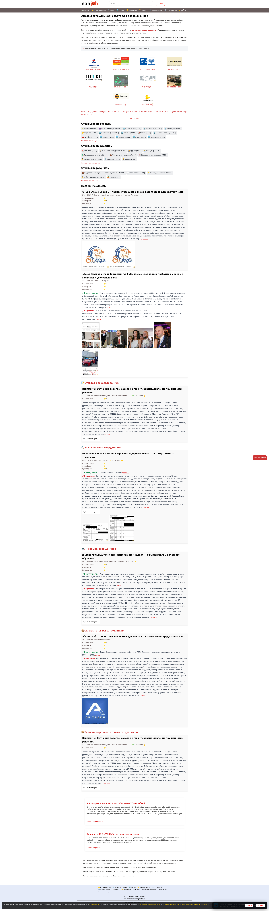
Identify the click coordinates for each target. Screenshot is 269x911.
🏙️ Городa (132, 887)
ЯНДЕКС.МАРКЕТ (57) (174, 69)
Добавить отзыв (260, 458)
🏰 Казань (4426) (144, 133)
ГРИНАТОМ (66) (120, 87)
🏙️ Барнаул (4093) (123, 137)
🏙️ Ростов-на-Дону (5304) (109, 133)
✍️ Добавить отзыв (99, 10)
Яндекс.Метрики (94, 905)
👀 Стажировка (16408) (136, 173)
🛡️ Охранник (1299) (112, 159)
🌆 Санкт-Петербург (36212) (109, 128)
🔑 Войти (182, 10)
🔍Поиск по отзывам (120, 887)
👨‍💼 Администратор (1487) (92, 159)
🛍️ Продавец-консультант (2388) (94, 155)
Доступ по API (162, 890)
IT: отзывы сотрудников (100, 548)
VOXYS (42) (125, 112)
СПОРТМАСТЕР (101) (93, 69)
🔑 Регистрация (126, 890)
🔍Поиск (111, 10)
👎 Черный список (144, 887)
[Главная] (90, 4)
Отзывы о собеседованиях (101, 383)
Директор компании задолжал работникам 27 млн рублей (116, 803)
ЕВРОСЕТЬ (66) (147, 105)
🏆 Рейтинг (143, 10)
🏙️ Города (120, 10)
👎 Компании (132, 10)
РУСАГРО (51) (147, 87)
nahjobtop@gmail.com (137, 899)
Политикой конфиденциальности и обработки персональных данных (186, 905)
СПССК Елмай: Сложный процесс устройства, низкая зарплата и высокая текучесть (133, 191)
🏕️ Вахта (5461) (113, 177)
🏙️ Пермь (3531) (139, 137)
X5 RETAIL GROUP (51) (120, 69)
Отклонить (260, 905)
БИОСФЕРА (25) (87, 112)
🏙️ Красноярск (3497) (156, 137)
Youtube (101, 892)
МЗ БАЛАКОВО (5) (180, 112)
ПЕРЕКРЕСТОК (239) (174, 87)
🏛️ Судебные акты (104, 890)
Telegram (108, 892)
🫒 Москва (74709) (89, 128)
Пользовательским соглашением (150, 905)
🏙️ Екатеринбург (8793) (153, 128)
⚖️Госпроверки (157, 887)
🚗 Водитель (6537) (89, 151)
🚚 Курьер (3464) (134, 151)
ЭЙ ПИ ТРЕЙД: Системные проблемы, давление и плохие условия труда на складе (132, 636)
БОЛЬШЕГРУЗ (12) (114, 112)
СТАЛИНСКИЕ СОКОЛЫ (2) (163, 112)
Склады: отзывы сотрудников (104, 630)
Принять (249, 905)
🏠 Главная (85, 10)
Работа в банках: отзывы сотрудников (97, 876)
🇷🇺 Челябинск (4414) (90, 137)
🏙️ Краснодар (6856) (172, 128)
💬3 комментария (90, 512)
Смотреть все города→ (90, 141)
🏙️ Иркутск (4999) (128, 133)
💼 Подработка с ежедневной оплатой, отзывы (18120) (103, 173)
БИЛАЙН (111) (120, 105)
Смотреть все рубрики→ (90, 181)
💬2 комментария (90, 438)
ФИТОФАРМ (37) (99, 112)
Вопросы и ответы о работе (123, 876)
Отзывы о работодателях (137, 896)
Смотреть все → (135, 118)
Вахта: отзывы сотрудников (102, 447)
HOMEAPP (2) (135, 112)
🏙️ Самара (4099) (107, 137)
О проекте (136, 890)
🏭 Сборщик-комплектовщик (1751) (152, 155)
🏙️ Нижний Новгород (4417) (165, 133)
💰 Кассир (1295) (128, 159)
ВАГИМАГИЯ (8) (146, 112)
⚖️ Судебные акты (156, 10)
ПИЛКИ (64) (93, 87)
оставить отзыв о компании (144, 30)
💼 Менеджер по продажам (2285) (123, 155)
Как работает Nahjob (149, 890)
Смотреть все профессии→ (91, 163)
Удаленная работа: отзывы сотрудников (111, 732)
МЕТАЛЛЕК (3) (86, 114)
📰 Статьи (115, 890)
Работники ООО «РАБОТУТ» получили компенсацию (113, 834)
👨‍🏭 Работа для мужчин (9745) (93, 177)
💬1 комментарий (90, 622)
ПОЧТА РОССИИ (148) (147, 69)
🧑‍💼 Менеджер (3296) (152, 151)
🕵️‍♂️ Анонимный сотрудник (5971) (112, 151)
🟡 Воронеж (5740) (89, 133)
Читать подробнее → (95, 821)
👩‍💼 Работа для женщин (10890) (159, 173)
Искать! (160, 3)
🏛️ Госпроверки (171, 10)
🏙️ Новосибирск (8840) (132, 128)
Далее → (144, 239)
